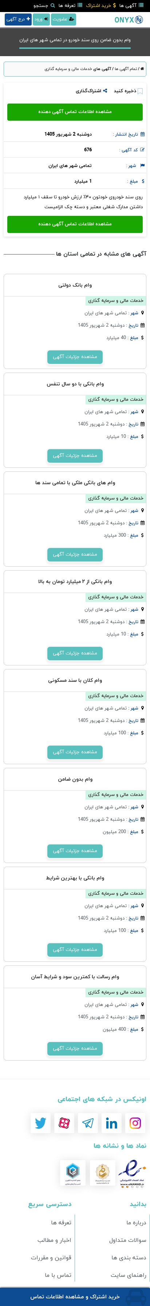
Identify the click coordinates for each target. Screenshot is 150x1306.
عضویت (60, 19)
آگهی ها (128, 6)
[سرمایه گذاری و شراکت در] (124, 19)
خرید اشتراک (99, 6)
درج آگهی (16, 19)
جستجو (41, 6)
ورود (39, 19)
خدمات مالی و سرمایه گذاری (68, 69)
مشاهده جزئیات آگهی (75, 357)
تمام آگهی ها (125, 69)
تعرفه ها (68, 6)
